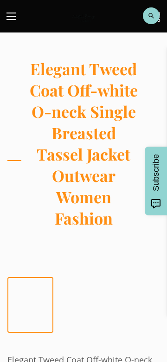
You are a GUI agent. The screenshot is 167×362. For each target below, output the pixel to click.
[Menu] (11, 16)
